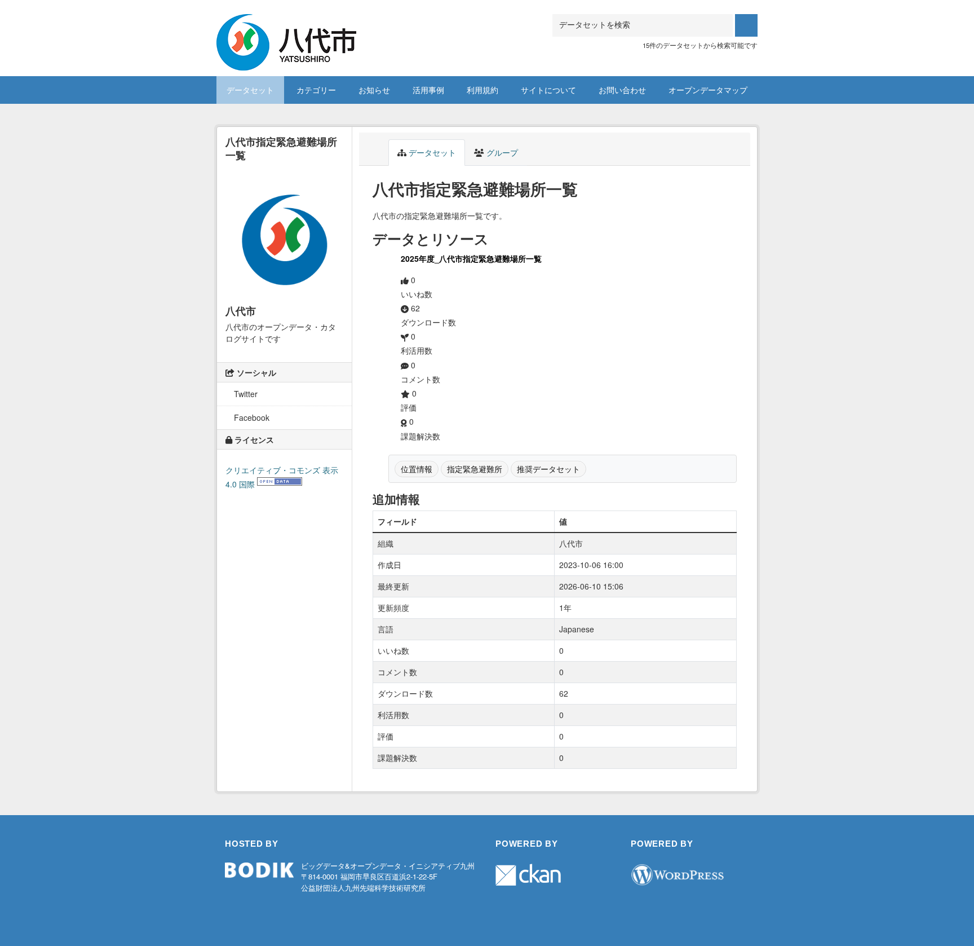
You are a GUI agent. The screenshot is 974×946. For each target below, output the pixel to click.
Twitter (245, 393)
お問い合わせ (622, 89)
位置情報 (416, 468)
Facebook (250, 417)
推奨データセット (548, 468)
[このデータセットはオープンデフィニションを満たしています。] (279, 484)
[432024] (286, 27)
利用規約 (482, 89)
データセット (250, 89)
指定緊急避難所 (474, 468)
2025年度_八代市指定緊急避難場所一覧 (471, 258)
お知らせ (374, 89)
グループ (501, 152)
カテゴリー (316, 89)
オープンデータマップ (707, 89)
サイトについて (548, 89)
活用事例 (428, 89)
